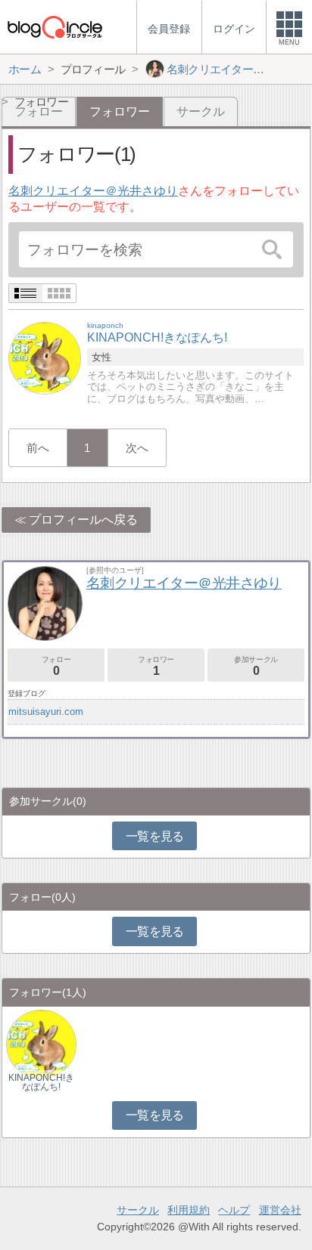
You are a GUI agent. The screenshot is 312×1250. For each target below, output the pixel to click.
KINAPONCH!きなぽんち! (41, 1082)
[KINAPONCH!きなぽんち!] (44, 357)
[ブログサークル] (54, 27)
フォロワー (156, 666)
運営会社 (280, 1210)
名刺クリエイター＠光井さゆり (93, 190)
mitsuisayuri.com (45, 711)
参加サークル (256, 666)
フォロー (56, 666)
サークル (200, 111)
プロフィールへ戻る (83, 519)
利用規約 (188, 1210)
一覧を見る (155, 836)
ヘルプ (234, 1210)
